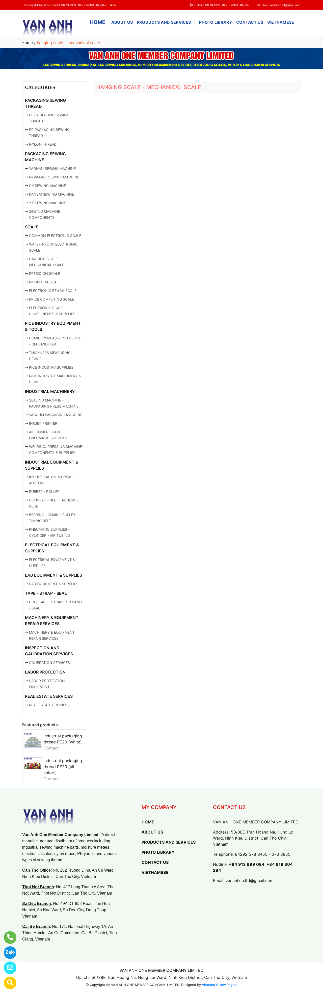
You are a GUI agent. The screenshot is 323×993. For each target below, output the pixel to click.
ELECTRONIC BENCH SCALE (52, 290)
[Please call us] (7, 937)
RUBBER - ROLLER (44, 491)
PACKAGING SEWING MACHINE (45, 156)
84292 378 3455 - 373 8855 (262, 854)
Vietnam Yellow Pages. (219, 985)
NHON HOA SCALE (45, 282)
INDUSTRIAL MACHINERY (50, 391)
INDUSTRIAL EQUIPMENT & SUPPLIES (51, 465)
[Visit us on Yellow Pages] (7, 983)
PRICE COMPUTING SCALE (51, 299)
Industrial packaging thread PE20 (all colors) (62, 766)
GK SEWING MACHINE (47, 185)
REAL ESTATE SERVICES (49, 696)
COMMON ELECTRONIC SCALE (55, 235)
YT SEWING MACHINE (47, 203)
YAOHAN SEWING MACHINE (52, 168)
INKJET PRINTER (43, 423)
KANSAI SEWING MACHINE (51, 194)
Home (27, 42)
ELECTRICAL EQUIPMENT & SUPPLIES (52, 547)
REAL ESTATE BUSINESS (49, 705)
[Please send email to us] (7, 968)
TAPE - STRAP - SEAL (46, 593)
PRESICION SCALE (44, 273)
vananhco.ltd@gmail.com (250, 880)
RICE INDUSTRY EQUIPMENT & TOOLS (53, 326)
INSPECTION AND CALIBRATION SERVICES (49, 650)
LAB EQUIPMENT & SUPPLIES (53, 575)
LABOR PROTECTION (45, 672)
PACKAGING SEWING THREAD (45, 103)
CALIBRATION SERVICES (49, 662)
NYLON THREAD (43, 144)
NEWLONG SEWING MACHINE (54, 177)
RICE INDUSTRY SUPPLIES (51, 367)
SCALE (31, 226)
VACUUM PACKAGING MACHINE (55, 415)
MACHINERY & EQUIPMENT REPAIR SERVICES (51, 620)
